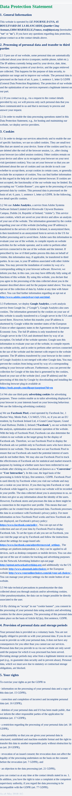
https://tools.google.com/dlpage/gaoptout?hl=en (26, 387)
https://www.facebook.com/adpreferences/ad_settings (30, 544)
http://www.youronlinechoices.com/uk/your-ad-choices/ (40, 572)
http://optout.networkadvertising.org (21, 564)
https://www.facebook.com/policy (19, 525)
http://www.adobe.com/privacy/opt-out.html (25, 297)
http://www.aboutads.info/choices (28, 568)
